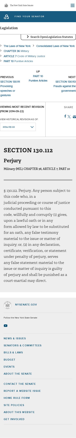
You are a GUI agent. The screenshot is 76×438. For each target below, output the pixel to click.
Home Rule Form (17, 398)
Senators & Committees (23, 345)
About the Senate (18, 374)
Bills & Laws (13, 352)
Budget (9, 360)
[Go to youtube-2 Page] (6, 325)
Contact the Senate (20, 384)
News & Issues (15, 338)
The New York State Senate (21, 6)
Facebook (64, 116)
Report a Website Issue (22, 391)
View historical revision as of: (19, 119)
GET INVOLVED (14, 419)
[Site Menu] (72, 5)
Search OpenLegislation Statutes (51, 37)
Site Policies (14, 405)
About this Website (19, 412)
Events (9, 367)
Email (73, 116)
